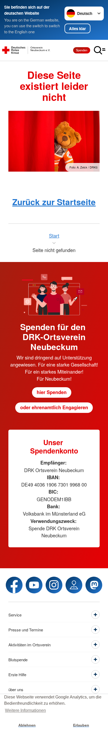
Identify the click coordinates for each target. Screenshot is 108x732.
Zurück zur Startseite (54, 202)
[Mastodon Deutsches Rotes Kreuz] (93, 585)
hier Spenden (52, 392)
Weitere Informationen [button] (25, 710)
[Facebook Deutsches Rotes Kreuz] (14, 585)
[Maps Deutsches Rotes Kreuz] (74, 585)
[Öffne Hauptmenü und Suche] (99, 50)
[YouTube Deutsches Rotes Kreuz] (34, 585)
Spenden (81, 50)
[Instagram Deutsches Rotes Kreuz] (54, 585)
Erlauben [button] (81, 725)
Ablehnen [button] (27, 725)
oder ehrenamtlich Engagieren (54, 407)
